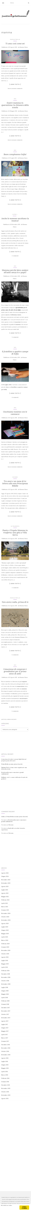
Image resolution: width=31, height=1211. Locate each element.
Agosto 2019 (4, 957)
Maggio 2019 (5, 964)
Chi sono (10, 825)
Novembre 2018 (5, 977)
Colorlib (23, 1203)
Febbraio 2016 (5, 1078)
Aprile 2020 (4, 937)
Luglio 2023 (4, 890)
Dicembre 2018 (5, 974)
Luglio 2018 (4, 987)
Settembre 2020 (6, 920)
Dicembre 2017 (5, 1007)
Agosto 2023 (4, 886)
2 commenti (15, 256)
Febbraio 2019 (5, 970)
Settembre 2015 (5, 1095)
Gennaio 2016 (5, 1081)
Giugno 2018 (4, 991)
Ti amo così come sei (15, 43)
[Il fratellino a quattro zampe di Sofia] (15, 372)
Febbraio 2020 (5, 943)
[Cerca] (28, 3)
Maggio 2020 (5, 933)
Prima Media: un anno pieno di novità (11, 764)
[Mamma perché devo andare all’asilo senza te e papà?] (15, 291)
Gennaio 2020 (5, 947)
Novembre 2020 (5, 913)
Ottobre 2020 (5, 917)
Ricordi (15, 477)
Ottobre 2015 (5, 1092)
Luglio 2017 (4, 1024)
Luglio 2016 (4, 1061)
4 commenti (15, 397)
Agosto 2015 (4, 1098)
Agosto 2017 (4, 1021)
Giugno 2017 (4, 1028)
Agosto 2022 (4, 893)
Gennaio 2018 (5, 1004)
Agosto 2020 (5, 923)
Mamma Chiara (24, 47)
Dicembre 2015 (5, 1085)
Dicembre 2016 (5, 1044)
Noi (15, 98)
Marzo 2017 (4, 1038)
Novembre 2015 (5, 1088)
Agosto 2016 (4, 1058)
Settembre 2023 (5, 883)
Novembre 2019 (5, 950)
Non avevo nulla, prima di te (15, 602)
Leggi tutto (15, 84)
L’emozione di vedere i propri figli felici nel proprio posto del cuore (13, 760)
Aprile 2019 (4, 967)
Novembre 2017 (5, 1011)
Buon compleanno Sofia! (15, 154)
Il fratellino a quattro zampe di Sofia (15, 352)
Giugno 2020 (5, 930)
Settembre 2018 (5, 984)
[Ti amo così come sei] (15, 56)
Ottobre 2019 (5, 954)
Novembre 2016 (5, 1048)
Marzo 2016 (4, 1075)
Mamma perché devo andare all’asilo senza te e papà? (15, 271)
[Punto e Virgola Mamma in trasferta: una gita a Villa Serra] (15, 550)
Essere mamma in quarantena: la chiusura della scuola (15, 105)
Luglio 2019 (4, 960)
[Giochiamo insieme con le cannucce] (15, 430)
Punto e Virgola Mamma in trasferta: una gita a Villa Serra (15, 532)
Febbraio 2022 (5, 900)
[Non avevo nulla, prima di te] (15, 618)
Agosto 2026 (5, 873)
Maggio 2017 (5, 1031)
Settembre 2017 (5, 1017)
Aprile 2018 (4, 997)
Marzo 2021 (4, 906)
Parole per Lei (15, 39)
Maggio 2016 (5, 1068)
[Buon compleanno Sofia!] (15, 168)
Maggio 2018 (5, 994)
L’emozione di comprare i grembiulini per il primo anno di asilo (15, 671)
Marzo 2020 (4, 940)
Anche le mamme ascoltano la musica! (15, 219)
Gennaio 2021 (5, 910)
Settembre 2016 (5, 1055)
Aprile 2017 (4, 1034)
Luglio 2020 (4, 927)
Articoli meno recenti (9, 719)
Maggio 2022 (5, 896)
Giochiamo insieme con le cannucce (15, 412)
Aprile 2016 (4, 1071)
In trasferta (15, 526)
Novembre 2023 (5, 880)
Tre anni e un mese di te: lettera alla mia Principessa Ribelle (15, 483)
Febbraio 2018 (5, 1001)
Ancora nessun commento (15, 88)
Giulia (3, 816)
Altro (14, 214)
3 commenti (15, 337)
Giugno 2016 (4, 1065)
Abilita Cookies (24, 1207)
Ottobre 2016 (5, 1051)
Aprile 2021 (4, 903)
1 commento (15, 655)
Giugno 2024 (5, 876)
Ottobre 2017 (5, 1014)
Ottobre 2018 (5, 980)
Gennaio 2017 (5, 1041)
